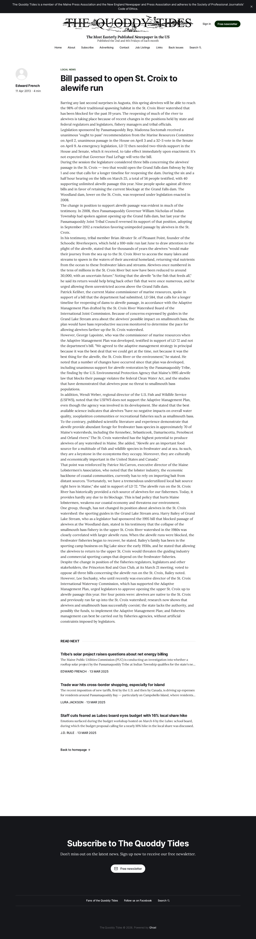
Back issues (176, 47)
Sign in (207, 23)
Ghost (152, 927)
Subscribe (87, 47)
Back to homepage (74, 750)
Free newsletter (227, 24)
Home (58, 47)
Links (159, 47)
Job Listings (142, 47)
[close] (252, 7)
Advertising (107, 47)
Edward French (28, 86)
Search (193, 47)
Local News (68, 69)
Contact (124, 47)
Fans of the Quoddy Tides (102, 900)
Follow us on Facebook (138, 900)
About (71, 47)
